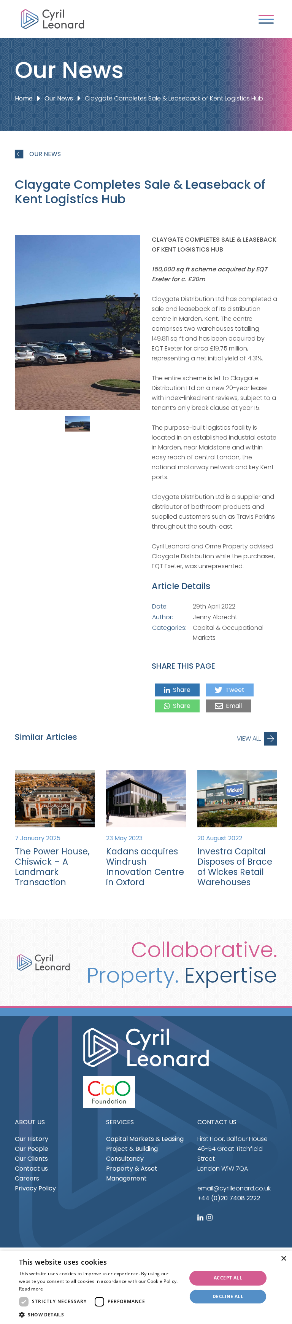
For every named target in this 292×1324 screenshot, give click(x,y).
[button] (100, 1315)
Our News (58, 98)
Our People (31, 1148)
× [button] (283, 1259)
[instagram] (210, 1218)
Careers (27, 1178)
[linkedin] (201, 1218)
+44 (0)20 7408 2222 (228, 1198)
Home (24, 98)
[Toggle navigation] (266, 19)
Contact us (31, 1168)
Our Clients (31, 1158)
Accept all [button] (228, 1278)
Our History (31, 1138)
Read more (31, 1289)
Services (120, 1122)
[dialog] (146, 1287)
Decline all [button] (228, 1296)
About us (30, 1122)
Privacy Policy (35, 1188)
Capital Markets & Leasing (145, 1138)
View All (249, 738)
